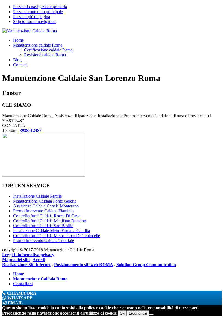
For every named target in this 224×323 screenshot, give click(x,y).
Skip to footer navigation (34, 21)
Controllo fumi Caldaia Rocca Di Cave (46, 216)
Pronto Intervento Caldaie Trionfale (43, 240)
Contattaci (23, 283)
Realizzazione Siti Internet (26, 264)
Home (18, 274)
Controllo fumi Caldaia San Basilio (43, 225)
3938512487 (31, 130)
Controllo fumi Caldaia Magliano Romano (49, 220)
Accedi (39, 259)
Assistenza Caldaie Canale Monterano (46, 206)
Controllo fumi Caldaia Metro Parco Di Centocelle (56, 235)
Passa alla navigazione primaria (40, 6)
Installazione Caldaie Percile (37, 196)
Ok (122, 313)
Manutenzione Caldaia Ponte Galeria (44, 201)
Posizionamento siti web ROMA (83, 264)
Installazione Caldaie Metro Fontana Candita (51, 230)
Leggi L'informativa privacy (28, 254)
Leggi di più (138, 313)
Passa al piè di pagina (31, 16)
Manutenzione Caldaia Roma (40, 278)
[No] (151, 314)
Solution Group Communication (146, 264)
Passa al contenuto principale (38, 11)
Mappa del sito (16, 259)
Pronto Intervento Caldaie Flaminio (43, 211)
